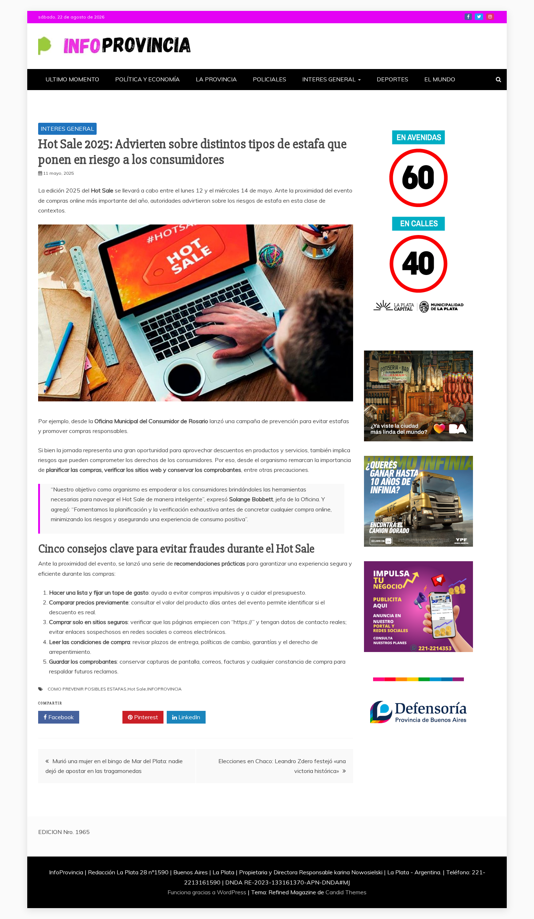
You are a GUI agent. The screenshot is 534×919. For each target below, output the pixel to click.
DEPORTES (392, 79)
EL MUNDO (439, 79)
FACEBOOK (468, 16)
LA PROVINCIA (216, 79)
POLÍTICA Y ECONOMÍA (147, 79)
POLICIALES (269, 79)
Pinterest (145, 717)
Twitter (103, 717)
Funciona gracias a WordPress (207, 892)
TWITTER (479, 16)
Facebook (60, 717)
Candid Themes (346, 892)
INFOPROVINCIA (164, 689)
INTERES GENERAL (329, 79)
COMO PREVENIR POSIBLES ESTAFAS (87, 689)
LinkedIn (188, 717)
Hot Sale (137, 689)
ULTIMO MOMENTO (72, 79)
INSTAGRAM (490, 16)
